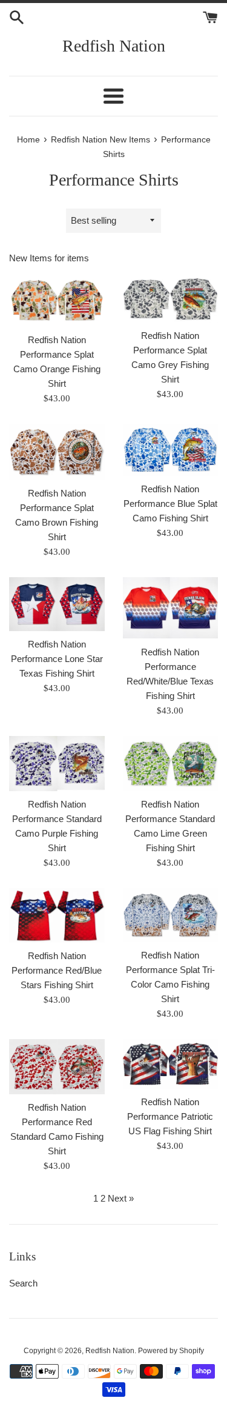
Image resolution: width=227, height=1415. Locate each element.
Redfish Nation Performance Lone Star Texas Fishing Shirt (57, 658)
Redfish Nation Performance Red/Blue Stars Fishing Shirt (57, 970)
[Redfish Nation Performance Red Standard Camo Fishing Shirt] (57, 1066)
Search (23, 1283)
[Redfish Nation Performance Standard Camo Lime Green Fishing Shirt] (171, 763)
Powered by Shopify (171, 1350)
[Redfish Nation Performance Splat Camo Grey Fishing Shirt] (171, 299)
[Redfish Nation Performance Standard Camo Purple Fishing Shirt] (57, 763)
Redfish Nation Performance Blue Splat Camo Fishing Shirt (170, 503)
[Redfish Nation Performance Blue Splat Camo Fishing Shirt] (171, 450)
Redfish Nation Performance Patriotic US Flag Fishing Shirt (170, 1116)
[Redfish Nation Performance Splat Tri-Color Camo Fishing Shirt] (171, 915)
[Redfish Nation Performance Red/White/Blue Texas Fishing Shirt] (171, 608)
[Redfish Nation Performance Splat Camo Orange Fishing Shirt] (57, 301)
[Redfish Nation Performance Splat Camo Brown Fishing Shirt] (57, 452)
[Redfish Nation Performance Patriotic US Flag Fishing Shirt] (171, 1064)
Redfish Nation (113, 45)
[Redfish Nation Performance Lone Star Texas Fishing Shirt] (57, 604)
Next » (121, 1198)
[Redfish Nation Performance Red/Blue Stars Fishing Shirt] (57, 915)
